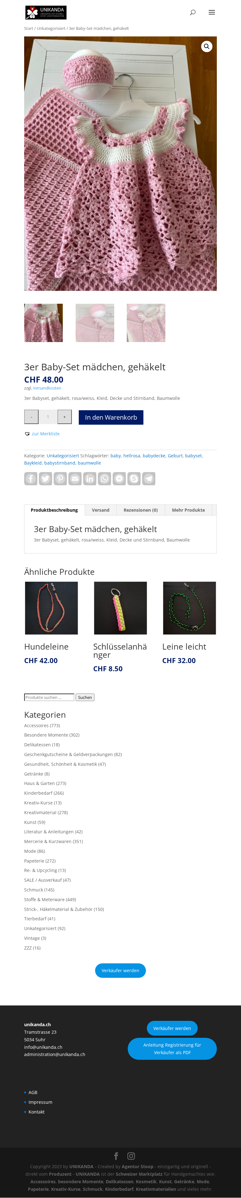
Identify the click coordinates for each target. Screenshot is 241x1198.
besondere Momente (80, 1181)
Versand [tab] (101, 510)
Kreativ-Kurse (38, 803)
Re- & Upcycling (40, 870)
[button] (206, 46)
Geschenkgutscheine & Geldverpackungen (68, 754)
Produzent (60, 1174)
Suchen (85, 697)
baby (115, 456)
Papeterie (34, 861)
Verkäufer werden (120, 970)
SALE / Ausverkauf (43, 880)
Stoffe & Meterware (44, 899)
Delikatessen (37, 745)
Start (28, 28)
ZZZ (28, 948)
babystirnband (59, 463)
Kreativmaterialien (156, 1189)
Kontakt (37, 1112)
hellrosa (131, 456)
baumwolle (89, 463)
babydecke (154, 456)
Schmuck (33, 890)
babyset (193, 456)
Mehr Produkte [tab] (188, 510)
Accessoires (36, 725)
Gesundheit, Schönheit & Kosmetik (60, 764)
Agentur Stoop (137, 1166)
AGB (33, 1092)
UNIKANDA (81, 1166)
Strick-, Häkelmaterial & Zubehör (58, 909)
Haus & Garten (39, 783)
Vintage (32, 938)
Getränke (33, 774)
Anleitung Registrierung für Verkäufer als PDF (172, 1048)
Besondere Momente (46, 735)
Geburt (175, 456)
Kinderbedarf (38, 793)
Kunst (30, 822)
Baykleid (33, 463)
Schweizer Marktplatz (139, 1174)
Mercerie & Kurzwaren (48, 841)
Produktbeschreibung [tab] (54, 510)
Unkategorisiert (51, 28)
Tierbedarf (35, 919)
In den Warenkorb (111, 417)
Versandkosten (47, 388)
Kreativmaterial (40, 812)
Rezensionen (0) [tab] (141, 510)
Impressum (40, 1102)
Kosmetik (146, 1181)
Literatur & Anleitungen (49, 832)
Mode (30, 851)
